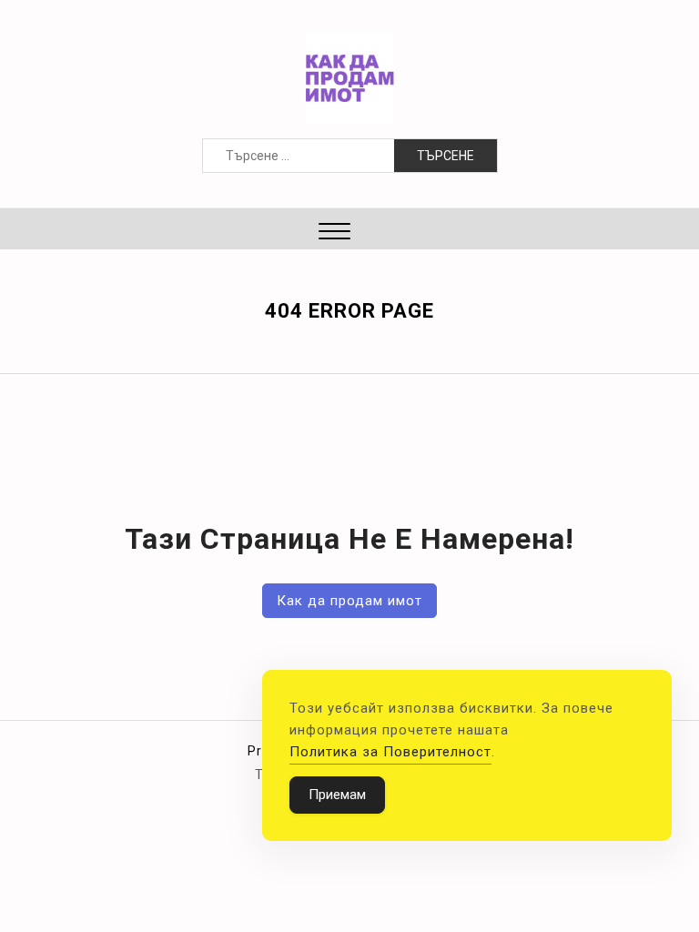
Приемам (337, 794)
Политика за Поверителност (390, 752)
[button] (334, 233)
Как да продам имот (349, 601)
